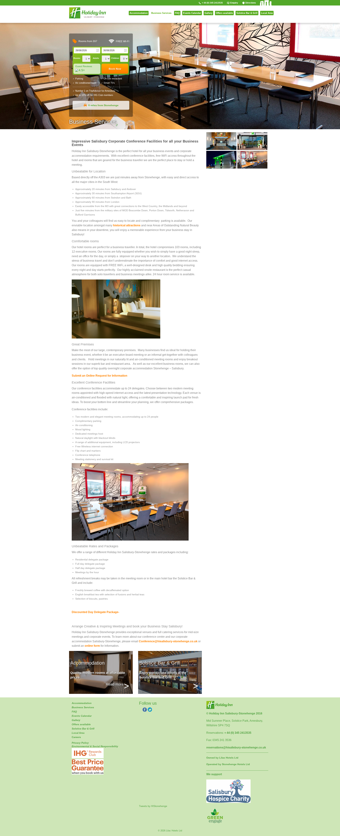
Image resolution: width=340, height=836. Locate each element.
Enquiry (234, 3)
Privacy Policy (80, 742)
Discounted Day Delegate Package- (95, 612)
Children (115, 58)
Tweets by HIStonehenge (153, 806)
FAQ (177, 13)
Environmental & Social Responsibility (95, 746)
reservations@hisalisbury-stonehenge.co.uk (236, 747)
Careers (76, 737)
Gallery (208, 13)
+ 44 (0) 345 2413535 (212, 3)
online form (92, 645)
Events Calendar (192, 13)
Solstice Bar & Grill (246, 13)
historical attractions (126, 225)
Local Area (267, 13)
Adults (96, 58)
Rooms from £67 (87, 41)
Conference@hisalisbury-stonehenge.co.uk (168, 641)
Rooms (76, 58)
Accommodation (139, 13)
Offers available (224, 13)
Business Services (161, 13)
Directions (250, 3)
